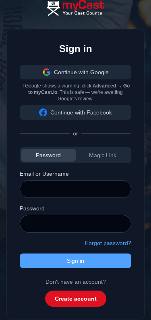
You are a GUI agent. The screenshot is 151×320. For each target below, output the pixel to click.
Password (48, 155)
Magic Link (102, 155)
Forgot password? (108, 243)
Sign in (75, 261)
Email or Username (44, 173)
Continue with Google (81, 72)
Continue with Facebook (81, 112)
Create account (76, 298)
